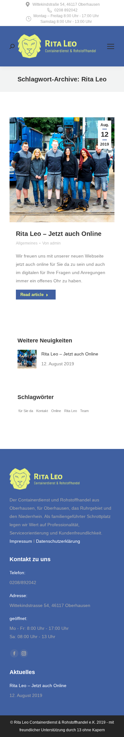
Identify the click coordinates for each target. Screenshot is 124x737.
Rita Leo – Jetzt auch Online (58, 233)
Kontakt (42, 411)
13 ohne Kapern (91, 730)
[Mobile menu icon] (110, 46)
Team (84, 411)
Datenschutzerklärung (58, 541)
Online (56, 411)
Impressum (21, 541)
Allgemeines (27, 243)
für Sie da (25, 411)
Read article (32, 294)
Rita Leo (70, 411)
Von (51, 243)
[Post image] (27, 359)
